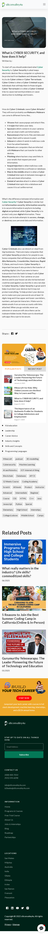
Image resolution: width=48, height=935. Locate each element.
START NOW (24, 698)
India (7, 871)
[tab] (13, 369)
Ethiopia (8, 880)
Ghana (7, 875)
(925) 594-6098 (11, 778)
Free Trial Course (12, 815)
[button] (41, 928)
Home (7, 806)
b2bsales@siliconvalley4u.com (17, 788)
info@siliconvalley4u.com (15, 785)
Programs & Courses (14, 811)
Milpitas (8, 862)
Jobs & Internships (13, 824)
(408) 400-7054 (11, 775)
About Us (9, 820)
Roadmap (9, 833)
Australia (9, 867)
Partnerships (10, 837)
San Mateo (9, 858)
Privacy (8, 924)
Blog (7, 828)
